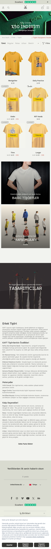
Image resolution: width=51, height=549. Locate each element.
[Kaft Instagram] (17, 498)
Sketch (31, 43)
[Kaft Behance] (39, 498)
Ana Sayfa (5, 37)
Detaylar (35, 2)
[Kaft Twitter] (33, 498)
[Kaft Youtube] (28, 498)
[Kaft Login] (3, 8)
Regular (10, 43)
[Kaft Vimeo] (22, 498)
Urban (23, 43)
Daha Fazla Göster (25, 444)
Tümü (3, 43)
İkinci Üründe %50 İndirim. (21, 2)
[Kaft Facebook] (11, 498)
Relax (17, 43)
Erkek (13, 37)
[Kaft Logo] (25, 7)
